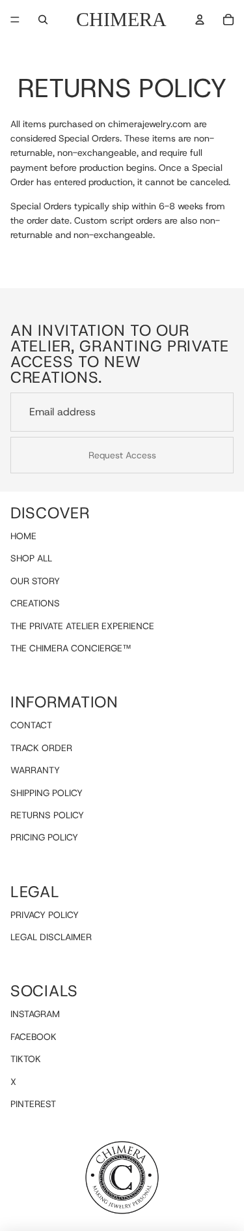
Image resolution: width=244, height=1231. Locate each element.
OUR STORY (35, 581)
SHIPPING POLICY (46, 793)
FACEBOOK (33, 1037)
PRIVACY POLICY (44, 915)
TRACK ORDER (41, 748)
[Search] (43, 19)
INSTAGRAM (35, 1014)
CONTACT (31, 726)
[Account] (199, 19)
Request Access (122, 455)
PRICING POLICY (44, 837)
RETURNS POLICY (47, 815)
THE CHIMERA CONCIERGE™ (70, 648)
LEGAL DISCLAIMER (51, 937)
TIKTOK (25, 1059)
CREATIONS (35, 603)
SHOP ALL (31, 559)
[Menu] (15, 20)
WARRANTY (35, 770)
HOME (23, 536)
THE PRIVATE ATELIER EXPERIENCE (82, 626)
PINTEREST (33, 1104)
